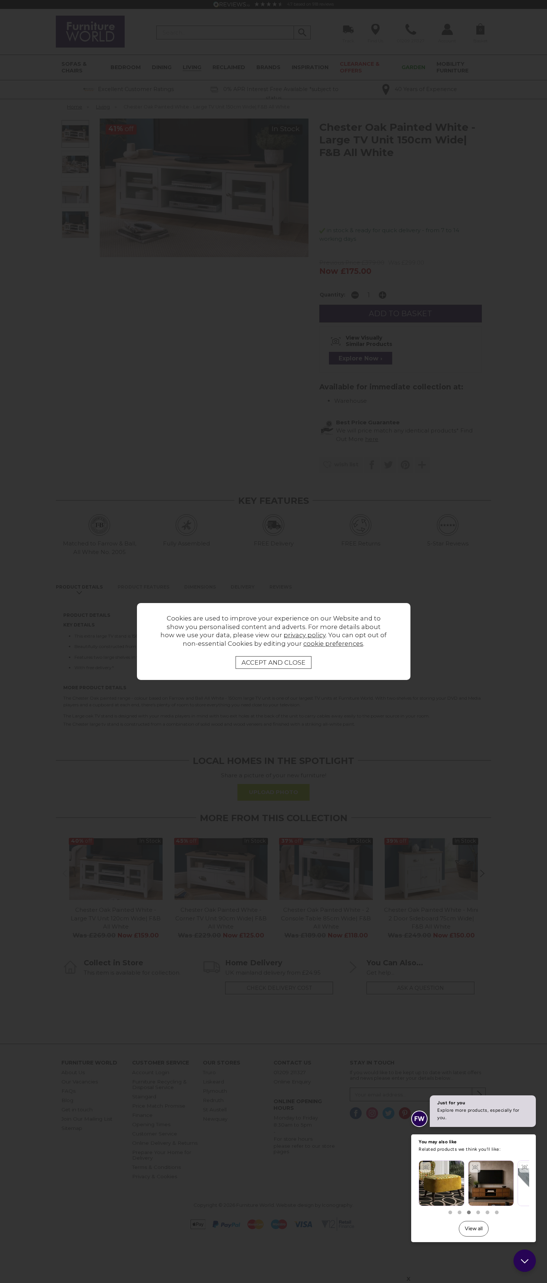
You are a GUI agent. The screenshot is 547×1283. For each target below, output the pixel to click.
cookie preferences (333, 643)
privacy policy (305, 635)
